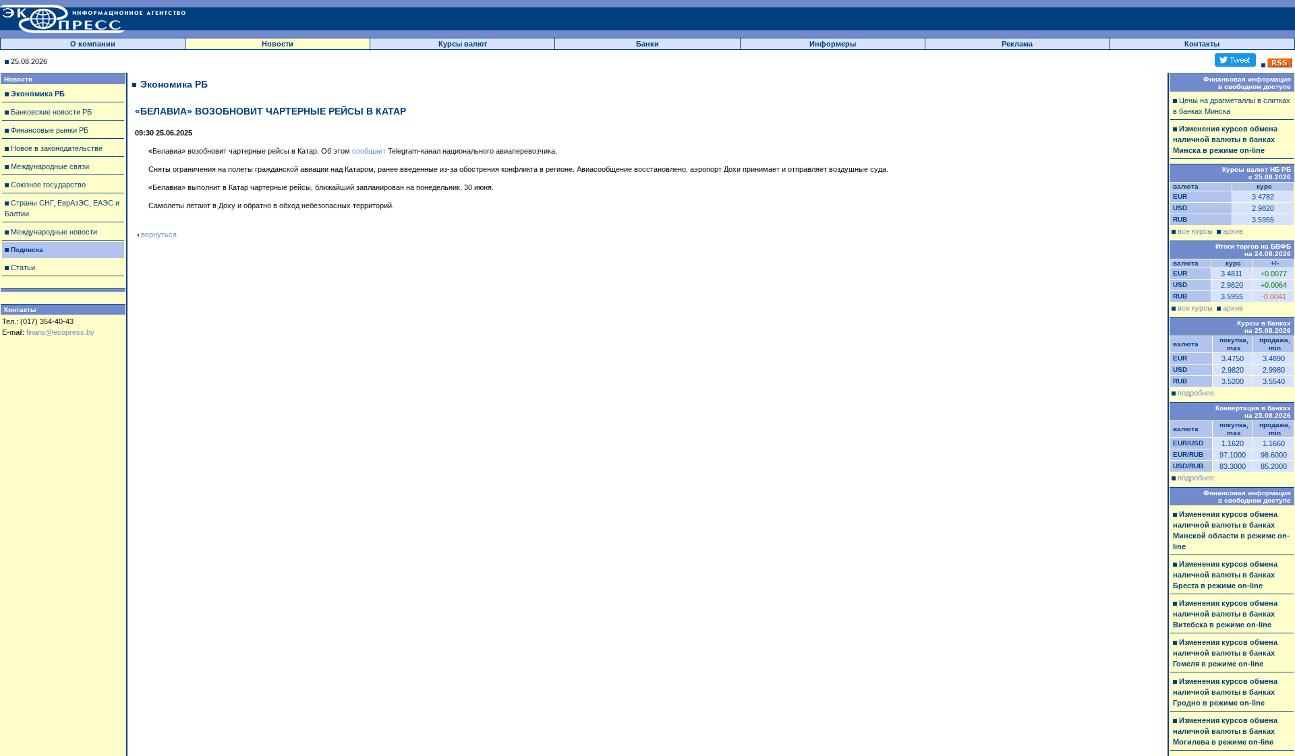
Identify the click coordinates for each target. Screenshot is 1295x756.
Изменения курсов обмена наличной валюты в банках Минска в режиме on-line (1225, 139)
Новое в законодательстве (57, 148)
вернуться (159, 234)
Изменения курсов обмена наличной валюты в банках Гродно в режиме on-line (1225, 692)
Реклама (1017, 44)
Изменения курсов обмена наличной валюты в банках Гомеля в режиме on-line (1225, 653)
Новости (277, 44)
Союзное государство (48, 185)
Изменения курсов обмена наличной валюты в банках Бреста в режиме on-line (1225, 575)
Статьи (23, 267)
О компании (92, 44)
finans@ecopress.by (60, 332)
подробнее (1196, 393)
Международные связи (50, 166)
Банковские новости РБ (51, 112)
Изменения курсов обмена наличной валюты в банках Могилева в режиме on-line (1225, 731)
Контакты (1201, 44)
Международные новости (54, 232)
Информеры (832, 44)
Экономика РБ (38, 94)
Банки (647, 44)
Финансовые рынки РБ (49, 130)
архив (1233, 231)
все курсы (1195, 231)
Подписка (27, 249)
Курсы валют (462, 44)
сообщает (369, 151)
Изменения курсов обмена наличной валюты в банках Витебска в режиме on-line (1225, 614)
